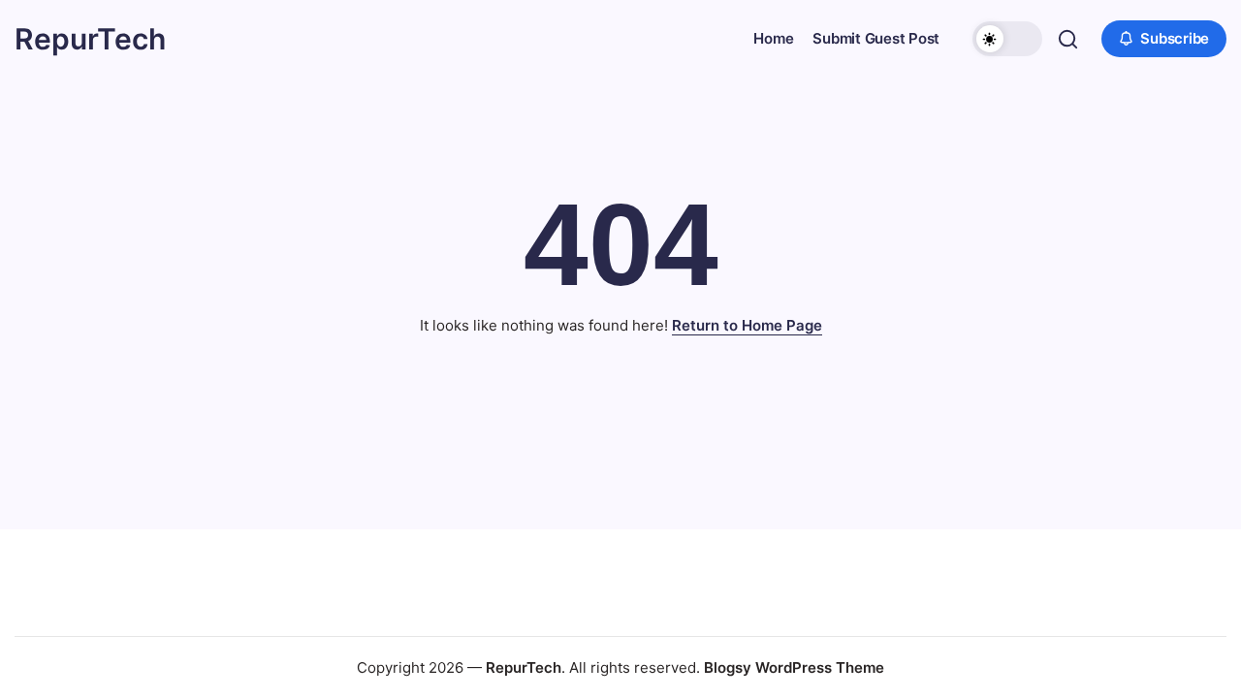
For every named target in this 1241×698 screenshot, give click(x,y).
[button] (1007, 38)
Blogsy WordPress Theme (794, 667)
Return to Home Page (747, 325)
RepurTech (90, 38)
